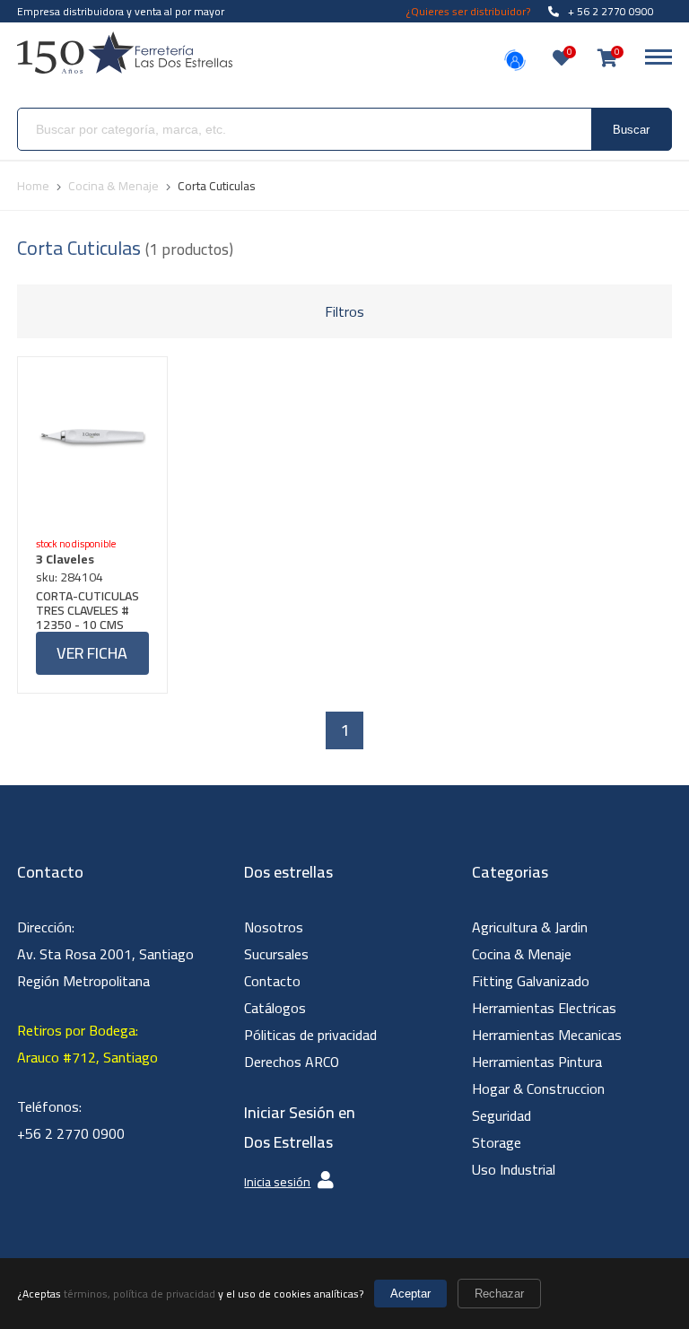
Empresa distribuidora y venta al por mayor (120, 11)
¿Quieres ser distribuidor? (468, 11)
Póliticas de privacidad (310, 1034)
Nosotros (273, 927)
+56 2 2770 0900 (71, 1133)
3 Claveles (65, 559)
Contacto (272, 980)
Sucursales (276, 953)
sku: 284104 (69, 577)
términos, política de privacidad (139, 1293)
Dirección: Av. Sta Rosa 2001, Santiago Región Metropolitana (105, 954)
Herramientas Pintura (537, 1061)
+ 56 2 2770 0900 (611, 11)
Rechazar (499, 1293)
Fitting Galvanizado (530, 980)
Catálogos (275, 1007)
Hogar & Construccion (538, 1088)
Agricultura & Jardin (530, 927)
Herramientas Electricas (544, 1007)
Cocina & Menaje (521, 953)
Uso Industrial (513, 1169)
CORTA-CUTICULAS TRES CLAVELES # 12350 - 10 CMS (87, 610)
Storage (496, 1142)
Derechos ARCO (291, 1061)
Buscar (631, 129)
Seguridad (501, 1115)
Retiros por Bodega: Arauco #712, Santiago (87, 1044)
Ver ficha (92, 653)
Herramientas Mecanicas (547, 1034)
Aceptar (410, 1293)
